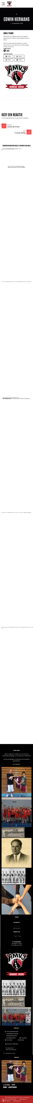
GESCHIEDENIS (16, 764)
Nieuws (13, 1084)
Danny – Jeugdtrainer (10, 1087)
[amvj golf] (12, 157)
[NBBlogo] (16, 223)
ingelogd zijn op (10, 118)
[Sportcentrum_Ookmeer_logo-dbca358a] (16, 454)
